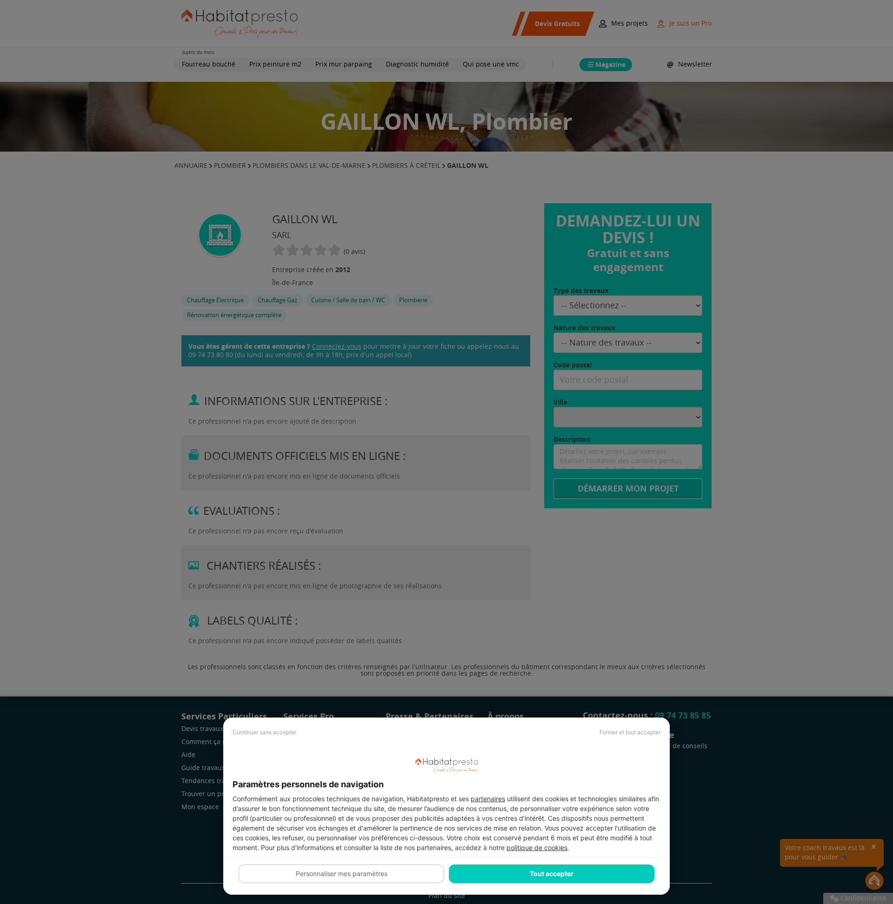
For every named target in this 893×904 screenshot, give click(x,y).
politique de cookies (536, 847)
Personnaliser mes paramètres (341, 873)
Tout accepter (551, 873)
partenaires (488, 799)
